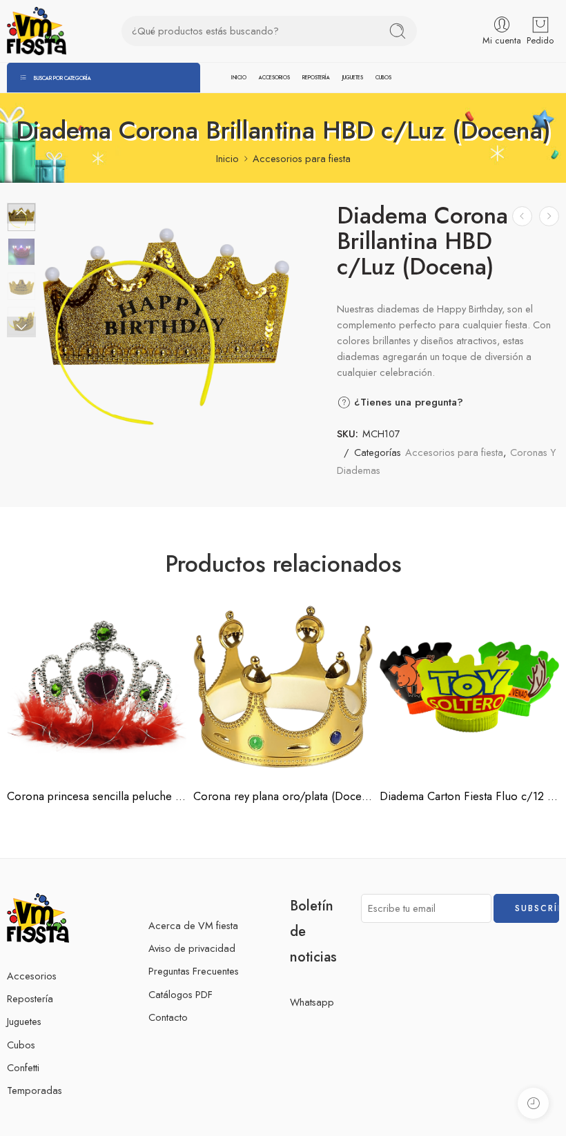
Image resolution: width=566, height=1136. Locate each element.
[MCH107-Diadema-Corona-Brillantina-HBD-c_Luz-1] (166, 326)
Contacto (168, 1017)
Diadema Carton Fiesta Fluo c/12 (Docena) (469, 796)
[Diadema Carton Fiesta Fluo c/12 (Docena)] (469, 687)
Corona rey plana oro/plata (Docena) (283, 796)
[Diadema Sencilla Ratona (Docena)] (522, 216)
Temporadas (34, 1090)
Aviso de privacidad (191, 948)
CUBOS (383, 77)
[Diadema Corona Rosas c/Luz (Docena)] (549, 216)
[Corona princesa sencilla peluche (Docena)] (96, 687)
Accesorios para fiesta (302, 158)
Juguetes (24, 1021)
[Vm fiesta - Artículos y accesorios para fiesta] (36, 31)
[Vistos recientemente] (533, 1103)
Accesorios (32, 975)
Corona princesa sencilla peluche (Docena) (96, 796)
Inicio (227, 158)
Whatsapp (312, 1002)
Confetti (23, 1067)
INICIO (238, 77)
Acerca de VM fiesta (193, 925)
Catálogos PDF (180, 994)
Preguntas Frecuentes (193, 971)
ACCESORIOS (274, 77)
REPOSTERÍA (316, 77)
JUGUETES (352, 77)
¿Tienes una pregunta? (407, 402)
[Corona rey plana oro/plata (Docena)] (283, 687)
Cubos (21, 1044)
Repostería (30, 998)
